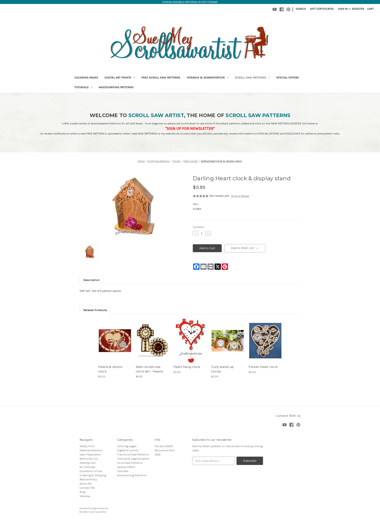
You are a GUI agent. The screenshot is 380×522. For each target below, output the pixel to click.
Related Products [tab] (95, 310)
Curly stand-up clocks (222, 369)
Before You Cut (89, 458)
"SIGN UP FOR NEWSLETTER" (190, 128)
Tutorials (81, 87)
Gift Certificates (322, 8)
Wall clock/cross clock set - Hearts (149, 369)
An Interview (87, 467)
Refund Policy (88, 479)
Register (358, 8)
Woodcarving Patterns (116, 87)
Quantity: (198, 226)
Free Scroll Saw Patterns (160, 77)
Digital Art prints (117, 77)
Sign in (343, 8)
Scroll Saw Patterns (250, 77)
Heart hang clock (186, 367)
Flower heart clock (263, 367)
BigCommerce (100, 508)
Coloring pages (86, 77)
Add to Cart (114, 344)
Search (301, 8)
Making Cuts (88, 463)
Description (91, 280)
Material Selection (91, 450)
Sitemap (85, 496)
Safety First (87, 446)
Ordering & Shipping (93, 475)
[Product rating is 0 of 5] (201, 196)
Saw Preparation (90, 454)
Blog (82, 492)
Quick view (114, 337)
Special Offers (287, 77)
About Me (86, 483)
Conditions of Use (91, 471)
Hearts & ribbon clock (110, 369)
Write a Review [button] (240, 196)
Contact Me (87, 488)
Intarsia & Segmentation (206, 77)
